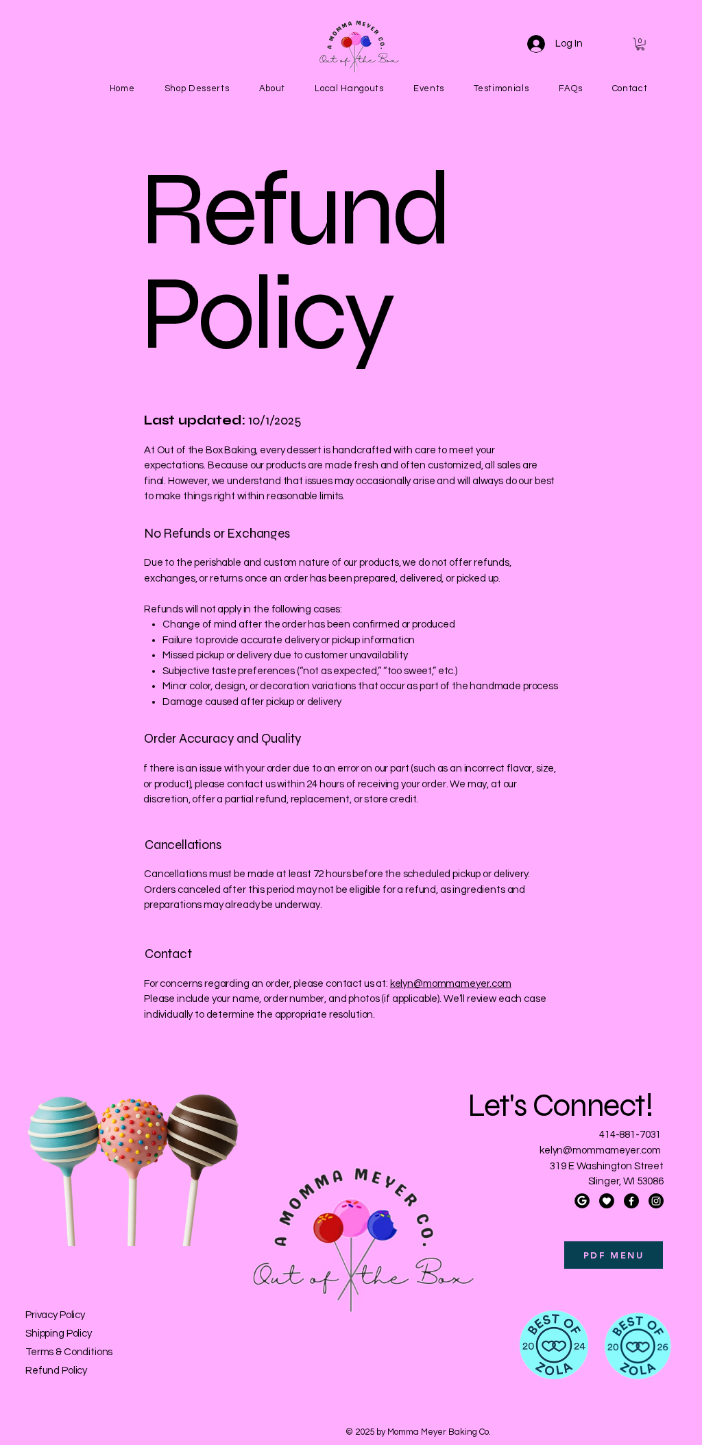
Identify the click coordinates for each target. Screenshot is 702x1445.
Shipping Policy (58, 1333)
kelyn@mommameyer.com (450, 984)
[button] (640, 44)
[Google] (582, 1200)
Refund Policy (56, 1370)
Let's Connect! (563, 1105)
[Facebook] (631, 1200)
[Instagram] (656, 1200)
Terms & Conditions (68, 1352)
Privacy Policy (55, 1315)
